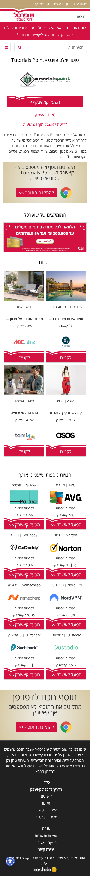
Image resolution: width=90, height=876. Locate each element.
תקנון (46, 803)
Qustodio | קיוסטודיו (66, 635)
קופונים (46, 796)
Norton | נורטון (65, 535)
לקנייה (66, 357)
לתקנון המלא (45, 771)
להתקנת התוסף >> (36, 192)
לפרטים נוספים (65, 508)
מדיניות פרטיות (46, 817)
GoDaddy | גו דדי (24, 535)
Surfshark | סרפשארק (24, 635)
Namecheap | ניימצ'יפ (24, 585)
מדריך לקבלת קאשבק (46, 789)
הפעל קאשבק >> (65, 525)
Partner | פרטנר (24, 485)
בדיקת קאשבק (46, 842)
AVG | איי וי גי (65, 485)
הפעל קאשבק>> (45, 102)
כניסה (81, 16)
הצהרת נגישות (46, 810)
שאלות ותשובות (46, 835)
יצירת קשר (46, 849)
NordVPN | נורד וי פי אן (65, 585)
